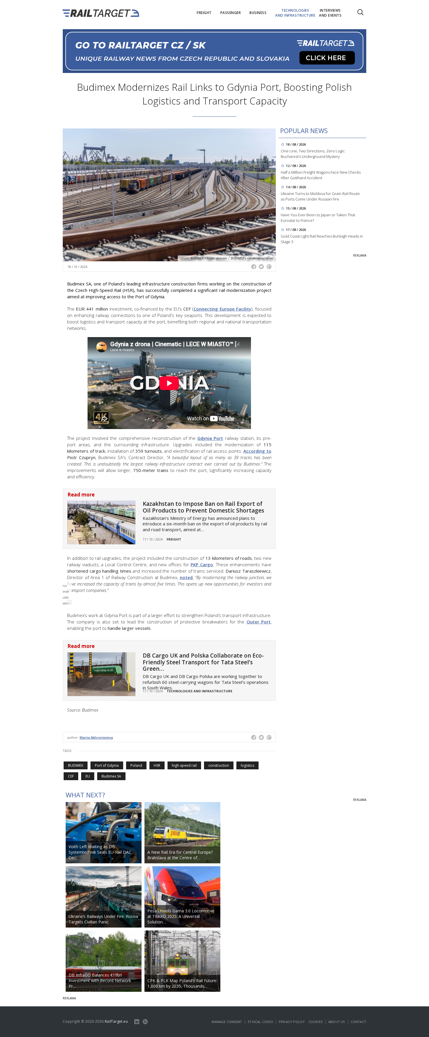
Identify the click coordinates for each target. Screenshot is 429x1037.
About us (336, 1021)
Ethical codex (260, 1021)
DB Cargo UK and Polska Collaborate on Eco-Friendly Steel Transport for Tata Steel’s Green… (203, 662)
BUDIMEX (75, 765)
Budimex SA (111, 776)
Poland (136, 765)
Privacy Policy (292, 1021)
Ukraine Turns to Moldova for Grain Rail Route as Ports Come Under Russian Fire (320, 196)
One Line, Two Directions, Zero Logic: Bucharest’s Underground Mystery (313, 153)
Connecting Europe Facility (222, 309)
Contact (358, 1021)
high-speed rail (184, 765)
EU (88, 776)
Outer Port (259, 622)
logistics (247, 765)
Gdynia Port (210, 438)
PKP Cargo (202, 564)
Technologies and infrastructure (199, 691)
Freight (174, 539)
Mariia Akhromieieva (96, 737)
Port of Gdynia (107, 765)
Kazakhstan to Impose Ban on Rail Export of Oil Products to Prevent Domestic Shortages (203, 507)
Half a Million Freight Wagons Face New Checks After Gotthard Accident (321, 175)
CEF (71, 776)
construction (218, 765)
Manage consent (227, 1021)
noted (186, 577)
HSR (157, 765)
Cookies (315, 1021)
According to (257, 451)
